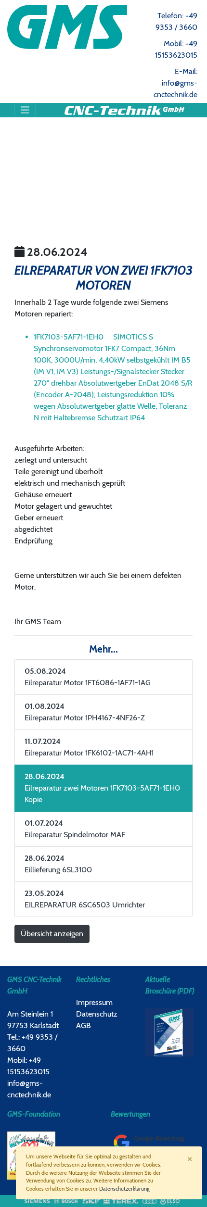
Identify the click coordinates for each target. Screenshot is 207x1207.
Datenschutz (96, 1013)
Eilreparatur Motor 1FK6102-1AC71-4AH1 (89, 747)
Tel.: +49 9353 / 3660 (32, 1042)
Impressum (94, 1002)
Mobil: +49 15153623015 (176, 49)
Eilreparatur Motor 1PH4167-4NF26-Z (85, 712)
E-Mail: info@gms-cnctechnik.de (175, 83)
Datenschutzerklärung (124, 1188)
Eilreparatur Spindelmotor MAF (75, 828)
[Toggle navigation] (25, 110)
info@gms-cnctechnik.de (29, 1089)
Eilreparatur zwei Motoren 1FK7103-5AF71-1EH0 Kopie (102, 788)
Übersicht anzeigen (52, 933)
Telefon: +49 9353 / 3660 (176, 21)
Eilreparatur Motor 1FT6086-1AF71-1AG (88, 676)
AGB (83, 1025)
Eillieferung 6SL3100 (58, 864)
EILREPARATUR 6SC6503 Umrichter (85, 899)
